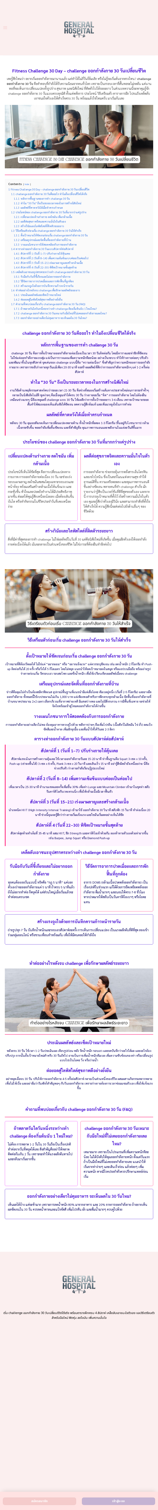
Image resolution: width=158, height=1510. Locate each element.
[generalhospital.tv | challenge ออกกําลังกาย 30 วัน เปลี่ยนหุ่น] (79, 27)
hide (27, 184)
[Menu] (5, 27)
